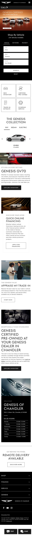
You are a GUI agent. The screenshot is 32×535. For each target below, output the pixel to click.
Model (6, 61)
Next (30, 139)
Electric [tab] (23, 127)
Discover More (16, 464)
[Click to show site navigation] (30, 3)
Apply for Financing (16, 245)
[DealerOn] (5, 514)
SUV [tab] (6, 127)
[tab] (6, 42)
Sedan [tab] (14, 127)
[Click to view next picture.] (29, 20)
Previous (2, 139)
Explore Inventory (11, 187)
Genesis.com (9, 521)
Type (6, 47)
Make (6, 54)
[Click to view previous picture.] (2, 20)
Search (16, 70)
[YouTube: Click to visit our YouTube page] (8, 508)
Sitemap (18, 517)
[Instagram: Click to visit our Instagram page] (11, 508)
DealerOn (13, 517)
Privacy (21, 517)
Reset (16, 74)
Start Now (8, 300)
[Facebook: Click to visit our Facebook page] (4, 508)
